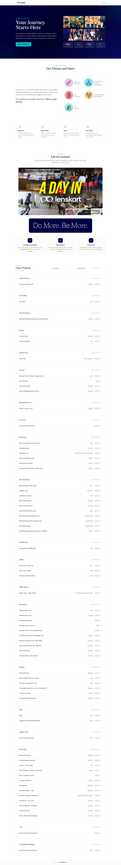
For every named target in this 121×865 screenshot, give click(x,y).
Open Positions (22, 44)
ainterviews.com (63, 862)
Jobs (104, 2)
